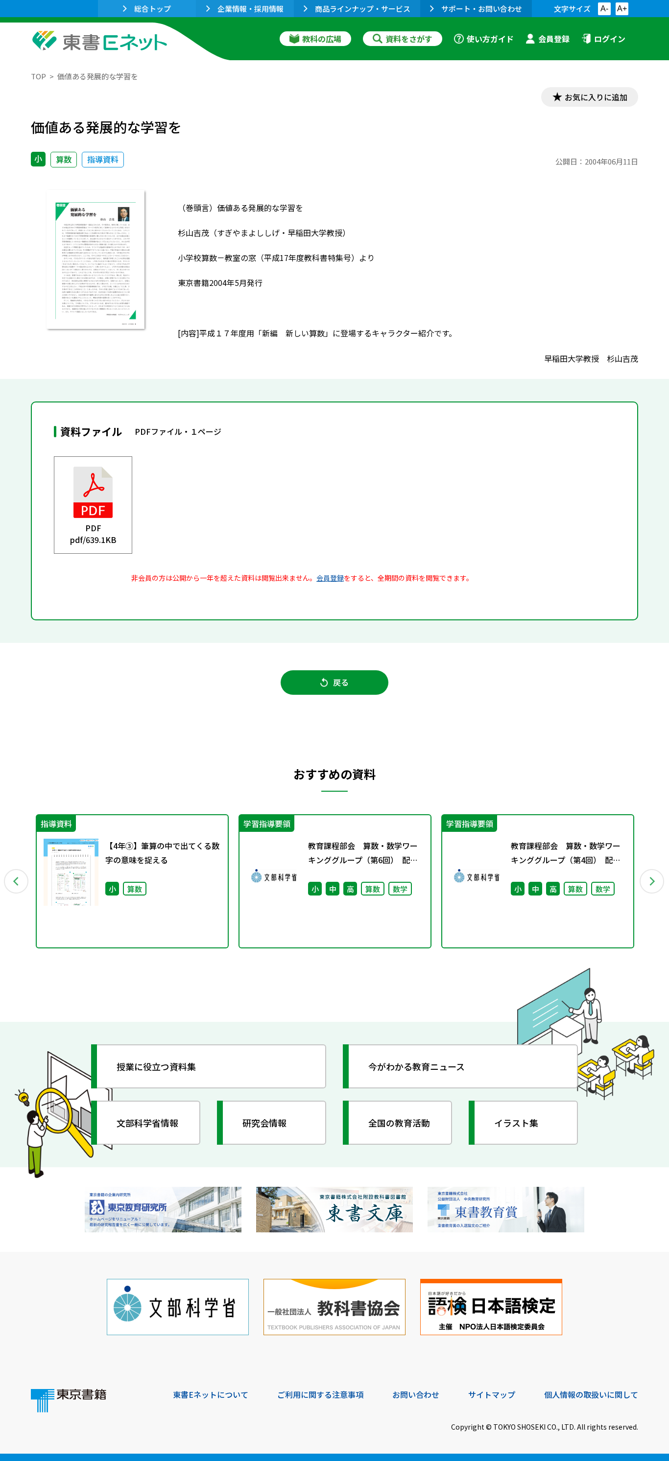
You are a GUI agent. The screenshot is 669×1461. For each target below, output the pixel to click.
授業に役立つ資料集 (156, 1066)
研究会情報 (264, 1122)
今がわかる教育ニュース (416, 1066)
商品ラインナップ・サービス (362, 8)
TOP (38, 76)
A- (604, 8)
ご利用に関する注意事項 (320, 1394)
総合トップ (152, 8)
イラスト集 (516, 1122)
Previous (16, 881)
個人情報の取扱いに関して (591, 1394)
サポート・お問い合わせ (481, 8)
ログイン (609, 39)
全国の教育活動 (399, 1122)
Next (652, 881)
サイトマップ (491, 1394)
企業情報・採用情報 (250, 8)
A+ (622, 8)
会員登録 (554, 39)
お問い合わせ (415, 1394)
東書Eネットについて (210, 1394)
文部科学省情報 (147, 1122)
